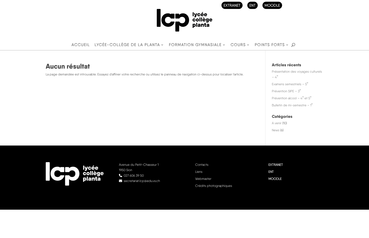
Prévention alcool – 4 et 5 (291, 98)
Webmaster (203, 179)
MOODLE (272, 5)
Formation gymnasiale (195, 45)
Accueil (81, 45)
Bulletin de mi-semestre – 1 (292, 105)
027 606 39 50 (134, 175)
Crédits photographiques (213, 186)
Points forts (270, 45)
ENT (252, 5)
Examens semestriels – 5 (290, 84)
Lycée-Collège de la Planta (127, 45)
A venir (276, 123)
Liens (198, 172)
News (275, 130)
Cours (238, 45)
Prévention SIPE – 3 (286, 91)
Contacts (201, 165)
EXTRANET (232, 5)
